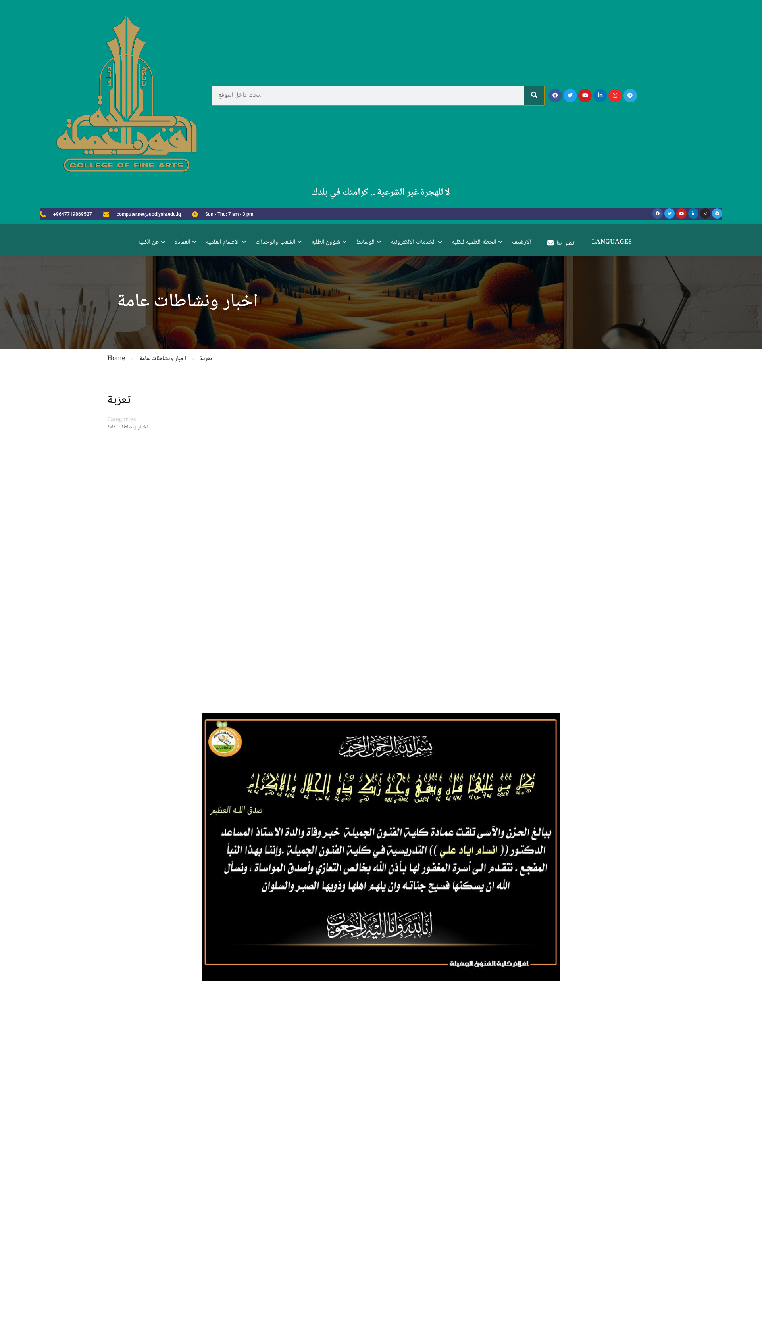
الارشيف (521, 242)
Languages (612, 242)
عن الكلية (148, 242)
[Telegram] (630, 95)
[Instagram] (615, 95)
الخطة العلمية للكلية (474, 242)
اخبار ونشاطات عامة (127, 427)
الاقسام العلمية (223, 242)
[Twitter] (570, 95)
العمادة (182, 242)
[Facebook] (555, 95)
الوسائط (365, 242)
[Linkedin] (600, 95)
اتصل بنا (566, 243)
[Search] (534, 95)
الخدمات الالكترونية (413, 242)
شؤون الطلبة (325, 242)
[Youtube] (585, 95)
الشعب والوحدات (275, 242)
